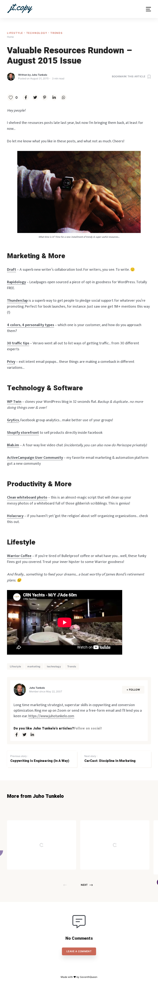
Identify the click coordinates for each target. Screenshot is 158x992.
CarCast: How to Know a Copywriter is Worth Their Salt (53, 837)
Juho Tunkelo (39, 74)
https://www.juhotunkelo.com (51, 716)
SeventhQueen (88, 976)
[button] (148, 9)
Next (84, 884)
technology (54, 666)
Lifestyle (15, 32)
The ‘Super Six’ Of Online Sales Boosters (124, 837)
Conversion (44, 826)
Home (10, 36)
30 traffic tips (18, 343)
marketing (33, 666)
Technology (37, 32)
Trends (56, 32)
